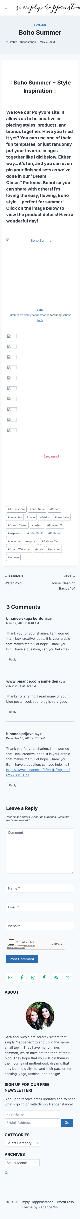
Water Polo (14, 580)
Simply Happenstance (22, 41)
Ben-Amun (37, 509)
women (13, 557)
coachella (62, 517)
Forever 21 (54, 525)
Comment (17, 833)
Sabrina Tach (51, 541)
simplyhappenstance (37, 314)
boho (31, 517)
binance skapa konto (24, 618)
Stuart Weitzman (19, 549)
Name (14, 888)
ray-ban (31, 541)
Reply (12, 659)
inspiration (15, 533)
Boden (54, 509)
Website (14, 926)
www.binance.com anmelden (32, 681)
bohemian (15, 517)
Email (13, 907)
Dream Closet (17, 525)
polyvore (14, 541)
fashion (37, 525)
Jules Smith (35, 533)
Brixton (45, 517)
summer (54, 549)
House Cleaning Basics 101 (63, 582)
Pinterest (54, 533)
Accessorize (16, 509)
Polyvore (41, 112)
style (39, 549)
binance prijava (20, 734)
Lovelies (40, 24)
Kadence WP (48, 1207)
